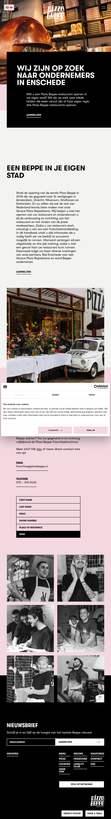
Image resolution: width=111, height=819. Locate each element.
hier (39, 449)
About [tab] (92, 395)
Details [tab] (55, 395)
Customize (53, 430)
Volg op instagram (81, 784)
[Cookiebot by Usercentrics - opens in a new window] (96, 387)
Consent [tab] (19, 395)
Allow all (90, 430)
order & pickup (72, 813)
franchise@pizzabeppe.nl (32, 466)
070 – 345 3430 (26, 482)
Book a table (94, 813)
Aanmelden (33, 115)
